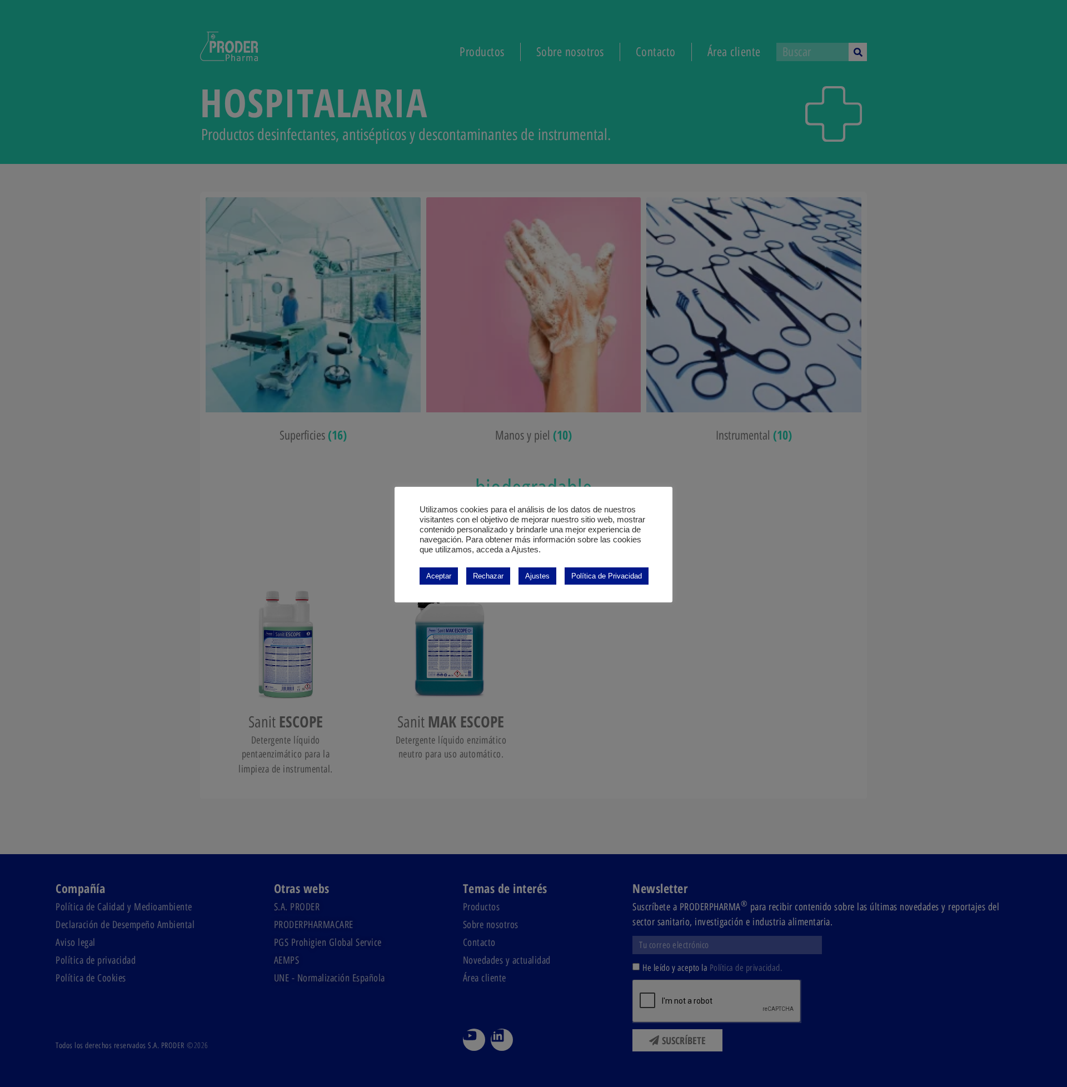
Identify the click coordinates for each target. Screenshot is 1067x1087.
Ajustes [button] (537, 576)
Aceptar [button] (438, 576)
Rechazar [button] (488, 576)
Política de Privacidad (606, 576)
